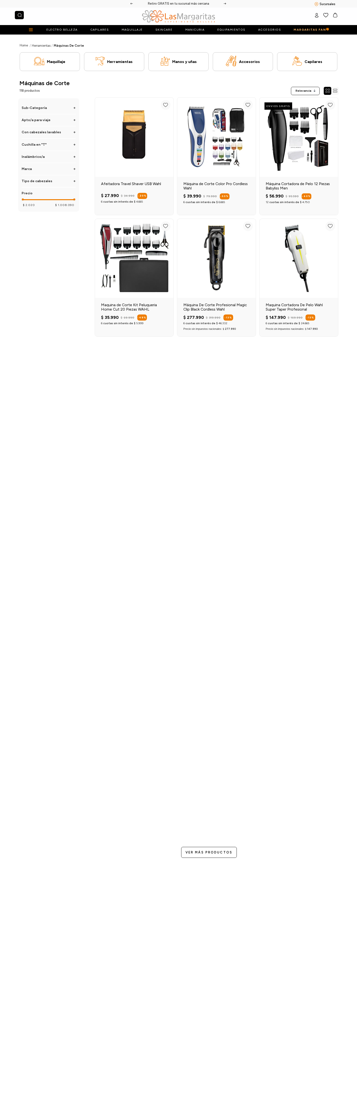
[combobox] (19, 15)
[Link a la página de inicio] (24, 45)
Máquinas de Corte (69, 45)
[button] (49, 108)
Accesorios (249, 61)
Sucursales (327, 4)
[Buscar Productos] (20, 15)
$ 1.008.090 (64, 205)
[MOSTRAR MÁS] (209, 852)
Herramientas (41, 45)
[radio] (327, 91)
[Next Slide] (225, 4)
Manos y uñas (184, 61)
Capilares (313, 61)
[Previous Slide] (131, 4)
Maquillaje (56, 61)
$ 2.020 (29, 205)
